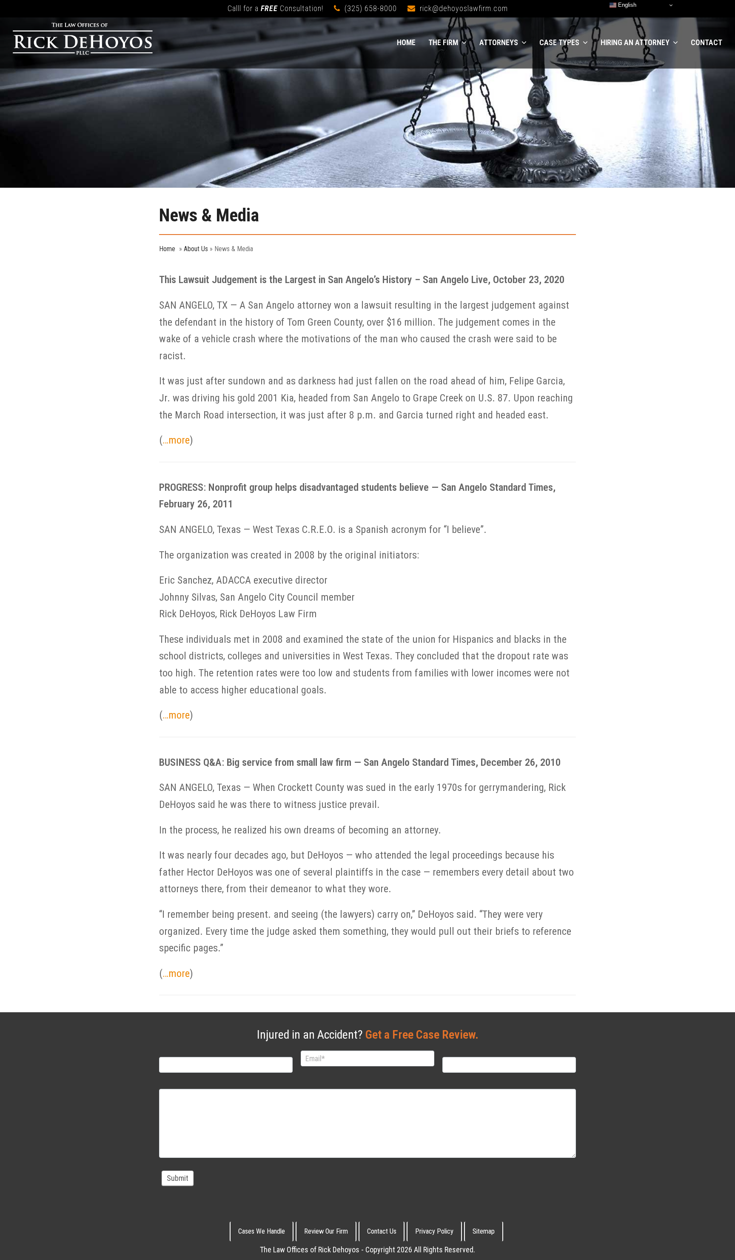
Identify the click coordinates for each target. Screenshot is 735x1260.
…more (176, 440)
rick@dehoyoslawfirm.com (464, 8)
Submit (177, 1178)
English (626, 5)
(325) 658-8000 (371, 8)
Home (167, 249)
